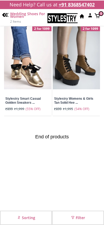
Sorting (28, 217)
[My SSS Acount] (90, 15)
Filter (80, 217)
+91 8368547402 (77, 4)
